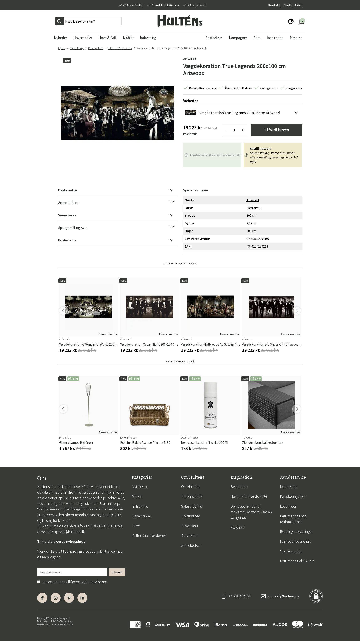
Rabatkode (189, 535)
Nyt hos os (140, 486)
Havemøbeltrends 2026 (249, 496)
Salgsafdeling (191, 506)
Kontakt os (288, 486)
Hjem (61, 48)
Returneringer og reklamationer (293, 519)
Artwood (189, 59)
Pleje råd (237, 527)
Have (136, 525)
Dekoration (95, 48)
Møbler (137, 496)
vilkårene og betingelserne (86, 581)
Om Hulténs (190, 486)
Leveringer (288, 506)
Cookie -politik (291, 551)
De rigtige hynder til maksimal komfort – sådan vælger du (251, 512)
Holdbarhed (190, 516)
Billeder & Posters (120, 48)
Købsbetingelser (292, 496)
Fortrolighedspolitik (295, 541)
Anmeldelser (191, 545)
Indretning (77, 48)
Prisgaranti (189, 525)
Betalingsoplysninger (296, 531)
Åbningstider (292, 5)
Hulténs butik (191, 496)
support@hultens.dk (68, 531)
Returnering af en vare (297, 560)
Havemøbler (141, 516)
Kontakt (274, 5)
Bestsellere (239, 486)
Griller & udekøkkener (149, 535)
